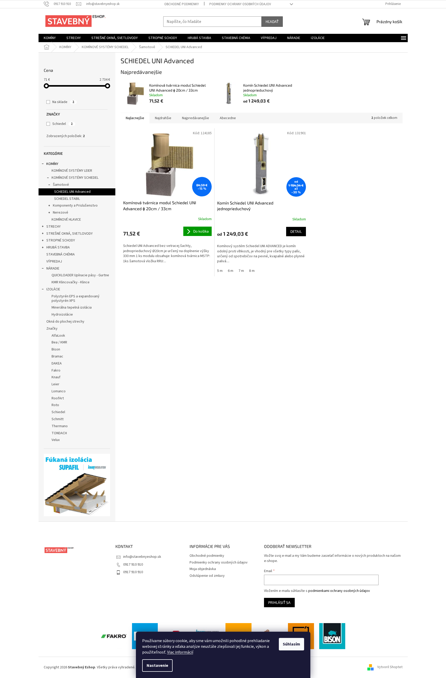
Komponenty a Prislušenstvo (75, 205)
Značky (52, 328)
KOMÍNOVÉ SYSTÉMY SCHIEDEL (75, 177)
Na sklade (63, 102)
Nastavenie (157, 665)
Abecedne (228, 118)
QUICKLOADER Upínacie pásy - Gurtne (80, 275)
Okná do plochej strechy (65, 321)
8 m (252, 270)
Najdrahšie (163, 118)
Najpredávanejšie (195, 118)
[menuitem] (50, 38)
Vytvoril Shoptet (390, 667)
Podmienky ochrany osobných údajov (240, 4)
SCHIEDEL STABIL (67, 198)
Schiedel (62, 123)
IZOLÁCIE (53, 289)
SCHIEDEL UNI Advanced (72, 191)
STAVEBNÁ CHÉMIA (60, 254)
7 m (241, 270)
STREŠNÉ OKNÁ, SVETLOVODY (69, 233)
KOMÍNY (52, 164)
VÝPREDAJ (54, 261)
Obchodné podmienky (181, 4)
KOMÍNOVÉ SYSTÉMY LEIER (72, 170)
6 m (230, 270)
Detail (296, 231)
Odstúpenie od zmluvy (207, 575)
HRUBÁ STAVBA (58, 247)
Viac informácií (180, 652)
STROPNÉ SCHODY (60, 240)
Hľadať (272, 21)
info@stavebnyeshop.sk (142, 556)
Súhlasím (291, 644)
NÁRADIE (52, 268)
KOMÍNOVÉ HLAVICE (66, 219)
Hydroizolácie (62, 314)
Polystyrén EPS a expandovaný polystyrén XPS (75, 298)
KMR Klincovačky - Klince (71, 282)
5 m (220, 270)
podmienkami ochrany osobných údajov (339, 590)
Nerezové (60, 212)
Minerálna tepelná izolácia (72, 307)
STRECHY (53, 226)
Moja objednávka (203, 569)
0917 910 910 (133, 564)
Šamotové (61, 184)
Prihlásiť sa (279, 602)
